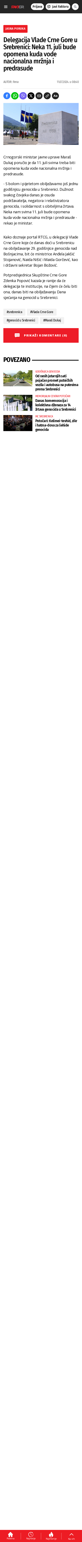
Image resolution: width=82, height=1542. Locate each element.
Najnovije (31, 1538)
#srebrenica (14, 312)
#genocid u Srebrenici (21, 320)
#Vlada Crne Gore (41, 312)
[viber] (23, 95)
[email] (39, 95)
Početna (11, 1538)
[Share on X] (31, 95)
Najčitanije (51, 1538)
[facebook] (6, 95)
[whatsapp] (15, 95)
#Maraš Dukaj (52, 320)
